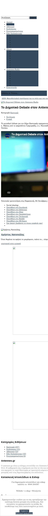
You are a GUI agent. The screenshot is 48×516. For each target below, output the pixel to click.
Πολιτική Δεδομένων (24, 513)
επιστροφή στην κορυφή (11, 244)
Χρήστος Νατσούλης (12, 234)
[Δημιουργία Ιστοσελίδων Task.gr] (28, 487)
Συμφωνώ (24, 511)
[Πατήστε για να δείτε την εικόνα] (19, 102)
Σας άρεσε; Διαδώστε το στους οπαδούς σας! (24, 223)
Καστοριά (14, 113)
